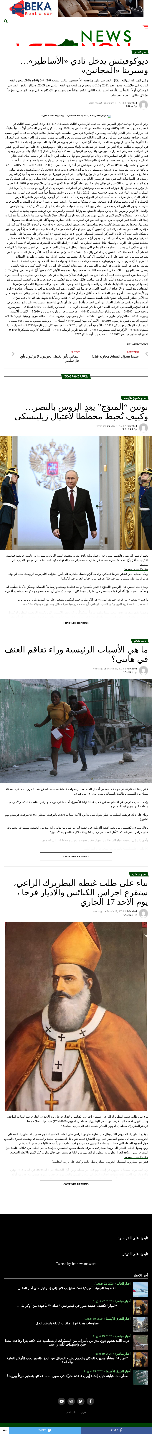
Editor (129, 106)
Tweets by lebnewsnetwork (76, 1264)
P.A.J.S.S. (127, 429)
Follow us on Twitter (136, 569)
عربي (83, 1412)
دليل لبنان (71, 1412)
